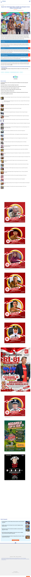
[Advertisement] (15, 195)
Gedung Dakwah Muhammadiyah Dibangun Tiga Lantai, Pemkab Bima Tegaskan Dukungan (17, 123)
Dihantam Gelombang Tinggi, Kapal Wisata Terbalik (12, 60)
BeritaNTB (16, 558)
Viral (5, 559)
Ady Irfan (2, 72)
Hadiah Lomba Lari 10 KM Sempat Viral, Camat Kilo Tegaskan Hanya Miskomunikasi (12, 525)
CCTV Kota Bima (15, 571)
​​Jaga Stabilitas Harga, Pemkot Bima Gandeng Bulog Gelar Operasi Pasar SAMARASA (16, 149)
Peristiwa (21, 72)
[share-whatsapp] (16, 77)
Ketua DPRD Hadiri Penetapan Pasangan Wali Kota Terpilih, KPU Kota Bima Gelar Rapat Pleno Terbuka (14, 69)
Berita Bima (5, 558)
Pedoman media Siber (18, 556)
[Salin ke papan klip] (17, 77)
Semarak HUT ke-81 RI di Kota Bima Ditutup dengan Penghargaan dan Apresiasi (15, 175)
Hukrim (22, 558)
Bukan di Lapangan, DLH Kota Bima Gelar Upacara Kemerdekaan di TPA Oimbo (15, 186)
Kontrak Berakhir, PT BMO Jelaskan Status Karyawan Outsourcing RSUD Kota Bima (16, 167)
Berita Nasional (13, 558)
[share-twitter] (14, 77)
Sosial (4, 559)
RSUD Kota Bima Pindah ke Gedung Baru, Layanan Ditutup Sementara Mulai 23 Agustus (16, 119)
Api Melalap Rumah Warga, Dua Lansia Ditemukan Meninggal (12, 108)
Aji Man (2, 558)
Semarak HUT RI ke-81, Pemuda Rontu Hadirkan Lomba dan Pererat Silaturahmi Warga (12, 529)
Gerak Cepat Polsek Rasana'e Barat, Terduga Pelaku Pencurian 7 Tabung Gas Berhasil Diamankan (13, 536)
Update (28, 576)
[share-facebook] (13, 77)
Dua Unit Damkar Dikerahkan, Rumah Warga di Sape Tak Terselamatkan (15, 48)
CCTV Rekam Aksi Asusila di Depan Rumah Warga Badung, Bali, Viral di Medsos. (15, 141)
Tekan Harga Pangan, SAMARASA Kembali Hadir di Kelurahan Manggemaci (14, 130)
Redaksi (14, 556)
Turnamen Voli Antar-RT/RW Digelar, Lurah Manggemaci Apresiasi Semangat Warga (16, 134)
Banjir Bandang (7, 72)
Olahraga (24, 558)
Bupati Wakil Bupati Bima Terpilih (15, 72)
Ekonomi (19, 558)
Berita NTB (8, 558)
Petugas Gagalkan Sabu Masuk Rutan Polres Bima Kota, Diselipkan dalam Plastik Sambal (16, 104)
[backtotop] (15, 543)
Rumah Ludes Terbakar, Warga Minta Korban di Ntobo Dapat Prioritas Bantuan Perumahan (17, 97)
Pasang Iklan (11, 556)
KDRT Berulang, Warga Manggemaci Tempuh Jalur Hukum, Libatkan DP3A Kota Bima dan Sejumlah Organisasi (12, 533)
